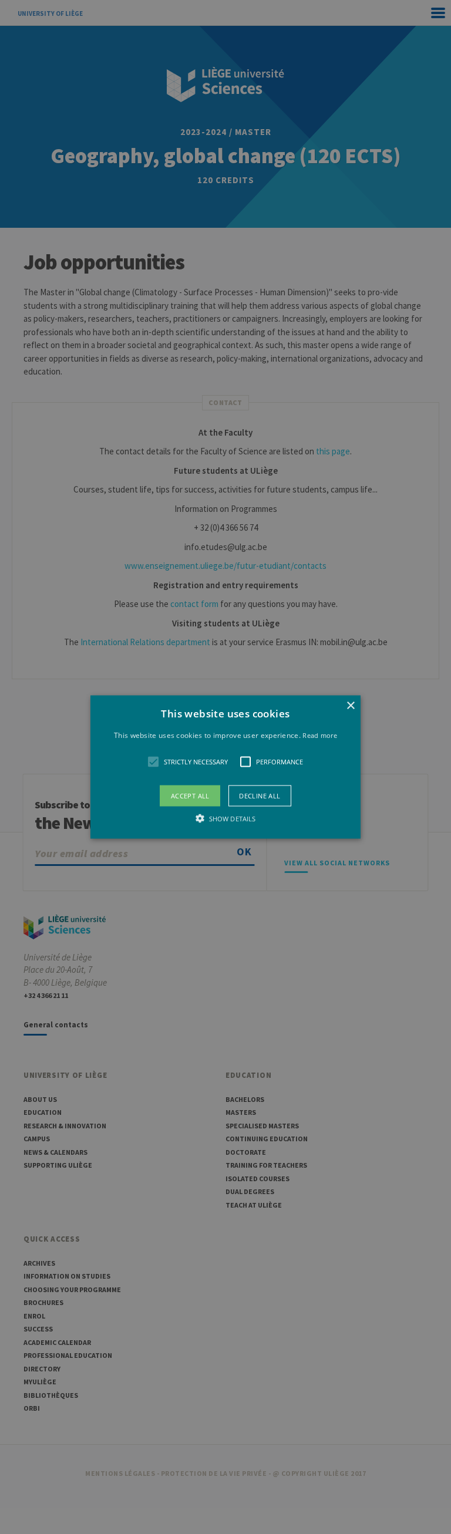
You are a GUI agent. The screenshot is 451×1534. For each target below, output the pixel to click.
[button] (225, 767)
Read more (319, 734)
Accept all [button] (190, 795)
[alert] (225, 767)
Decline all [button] (259, 795)
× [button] (350, 705)
